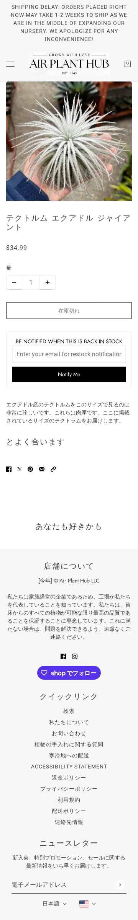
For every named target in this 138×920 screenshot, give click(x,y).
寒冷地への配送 (69, 755)
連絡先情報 (69, 822)
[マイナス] (14, 282)
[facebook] (63, 656)
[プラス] (47, 282)
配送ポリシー (69, 811)
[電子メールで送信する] (42, 469)
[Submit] (120, 884)
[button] (53, 469)
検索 (69, 711)
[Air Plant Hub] (69, 63)
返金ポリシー (69, 778)
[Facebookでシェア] (9, 469)
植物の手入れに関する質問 (69, 744)
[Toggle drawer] (10, 64)
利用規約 (69, 800)
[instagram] (74, 656)
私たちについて (69, 722)
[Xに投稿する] (20, 469)
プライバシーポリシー (69, 789)
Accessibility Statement (69, 766)
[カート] (127, 64)
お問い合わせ (69, 733)
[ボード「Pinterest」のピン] (30, 469)
